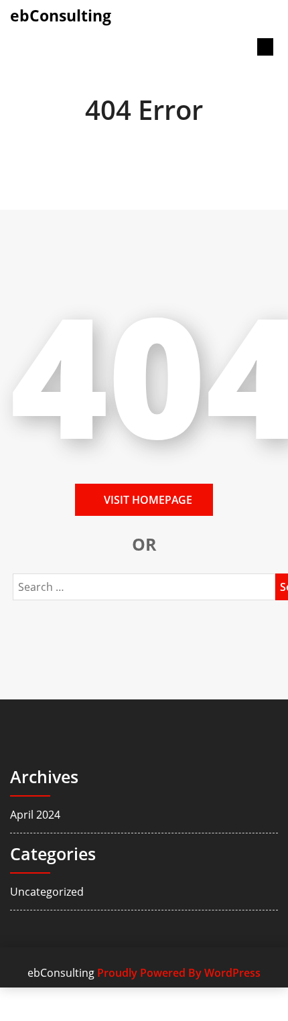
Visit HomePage (148, 499)
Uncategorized (47, 891)
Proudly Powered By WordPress (179, 972)
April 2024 (35, 814)
